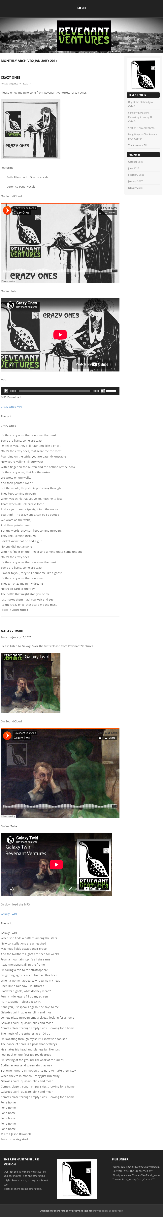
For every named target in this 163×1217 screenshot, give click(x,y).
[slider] (111, 390)
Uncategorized (20, 609)
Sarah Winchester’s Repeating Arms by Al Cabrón (140, 117)
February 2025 (136, 174)
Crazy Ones (10, 77)
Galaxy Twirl (12, 631)
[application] (60, 391)
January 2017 (135, 181)
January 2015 (135, 187)
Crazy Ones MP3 (11, 407)
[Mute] (103, 391)
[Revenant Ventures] (81, 52)
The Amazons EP (137, 145)
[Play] (6, 391)
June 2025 (133, 168)
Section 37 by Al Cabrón (141, 127)
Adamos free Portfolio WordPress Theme (66, 1210)
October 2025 (135, 161)
